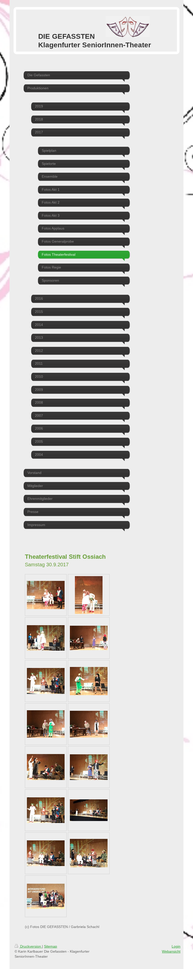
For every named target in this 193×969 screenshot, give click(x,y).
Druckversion (30, 946)
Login (176, 946)
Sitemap (50, 946)
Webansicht (171, 951)
